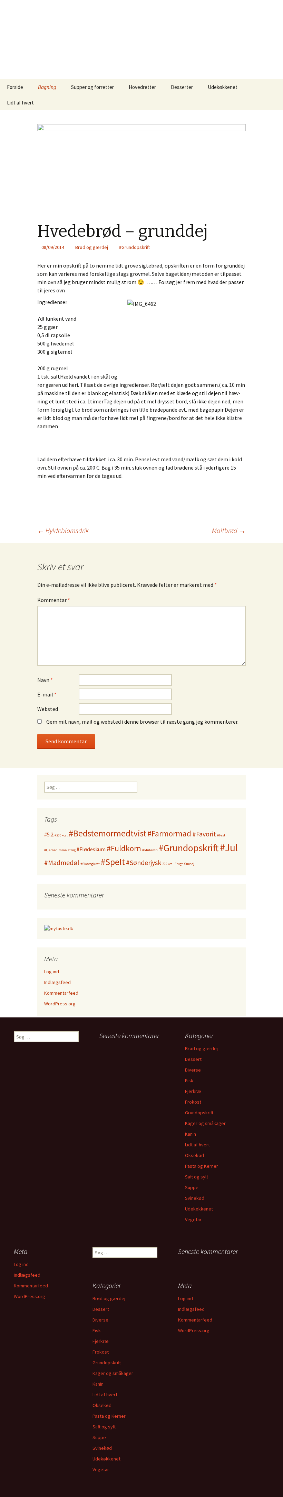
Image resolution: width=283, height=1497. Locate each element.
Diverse (193, 1070)
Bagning (47, 87)
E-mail (47, 694)
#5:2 (48, 834)
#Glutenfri (150, 850)
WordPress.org (60, 1004)
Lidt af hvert (20, 102)
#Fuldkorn (124, 848)
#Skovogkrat (90, 864)
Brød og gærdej (91, 247)
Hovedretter (142, 87)
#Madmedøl (61, 862)
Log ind (51, 971)
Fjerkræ (193, 1091)
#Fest (221, 835)
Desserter (182, 87)
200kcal (168, 864)
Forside (15, 87)
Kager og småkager (205, 1123)
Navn (45, 679)
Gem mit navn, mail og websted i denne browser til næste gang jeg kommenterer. (142, 721)
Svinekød (194, 1198)
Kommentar (53, 599)
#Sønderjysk (143, 862)
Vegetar (193, 1219)
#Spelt (113, 861)
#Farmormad (169, 833)
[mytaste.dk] (58, 928)
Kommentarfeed (61, 993)
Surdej (189, 864)
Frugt (179, 864)
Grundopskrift (199, 1112)
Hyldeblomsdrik (63, 530)
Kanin (190, 1134)
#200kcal (61, 835)
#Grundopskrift (134, 247)
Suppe (191, 1187)
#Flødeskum (91, 849)
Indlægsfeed (57, 982)
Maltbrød (229, 530)
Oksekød (194, 1155)
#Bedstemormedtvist (107, 833)
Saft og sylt (196, 1177)
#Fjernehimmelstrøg (60, 850)
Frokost (193, 1102)
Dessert (193, 1059)
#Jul (229, 847)
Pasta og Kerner (201, 1166)
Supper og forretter (92, 87)
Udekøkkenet (222, 87)
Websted (47, 708)
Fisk (189, 1080)
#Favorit (204, 834)
